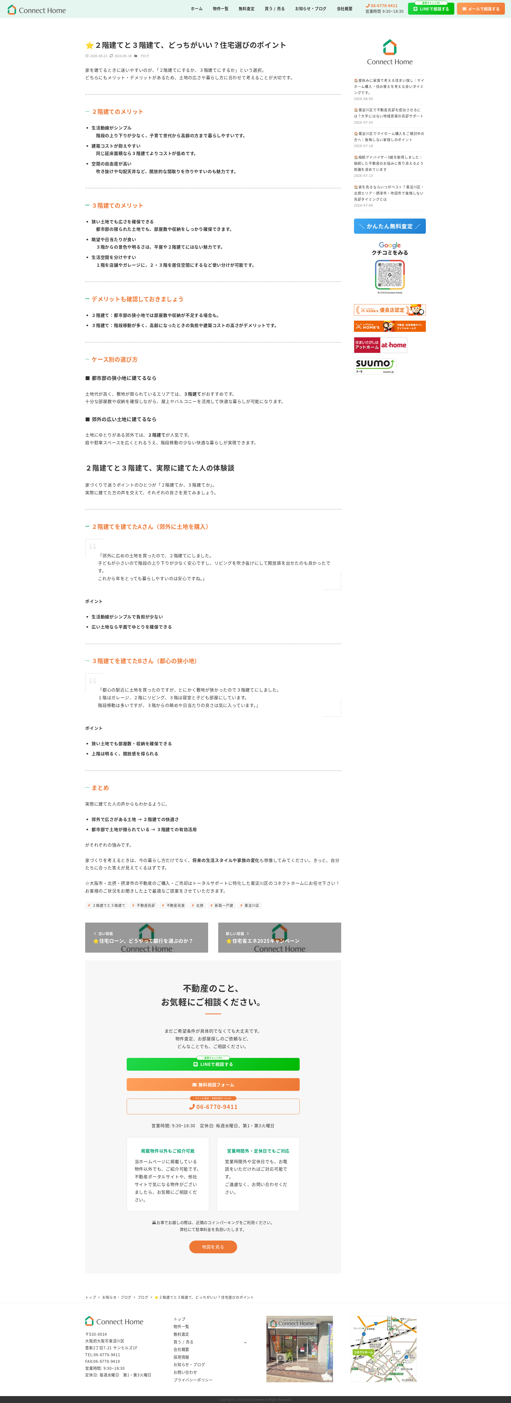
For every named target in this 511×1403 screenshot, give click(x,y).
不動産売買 (175, 905)
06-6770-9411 (107, 1354)
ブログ (144, 56)
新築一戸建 (223, 905)
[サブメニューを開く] (245, 1342)
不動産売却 (145, 905)
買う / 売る (184, 1342)
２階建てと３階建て (108, 905)
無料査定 (181, 1334)
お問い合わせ (185, 1372)
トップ (179, 1319)
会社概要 (181, 1349)
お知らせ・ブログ (189, 1364)
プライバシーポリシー (193, 1380)
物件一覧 (181, 1326)
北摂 (199, 905)
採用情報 (181, 1357)
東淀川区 (251, 905)
